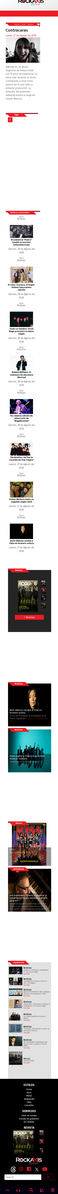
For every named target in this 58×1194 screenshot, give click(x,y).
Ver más (26, 974)
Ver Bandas (29, 1122)
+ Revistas (29, 617)
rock (23, 24)
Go (48, 1177)
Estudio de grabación (29, 1119)
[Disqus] (23, 166)
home (16, 24)
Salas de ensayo (29, 1115)
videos (30, 24)
